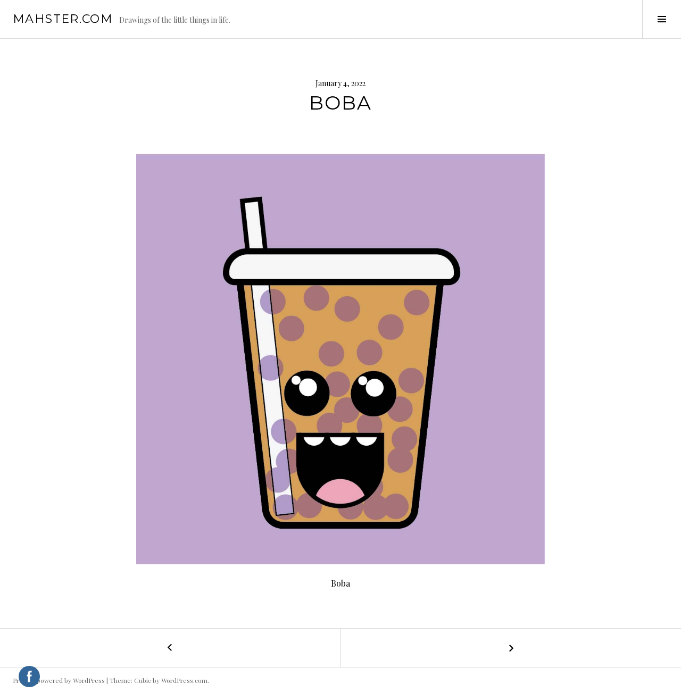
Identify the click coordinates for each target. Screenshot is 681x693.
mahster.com (63, 19)
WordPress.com (184, 680)
